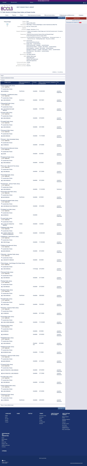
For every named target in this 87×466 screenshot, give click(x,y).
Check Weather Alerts (4, 440)
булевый (41, 423)
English (6, 415)
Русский (6, 418)
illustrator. (31, 54)
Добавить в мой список (76, 20)
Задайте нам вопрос (6, 445)
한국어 (6, 417)
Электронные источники (34, 15)
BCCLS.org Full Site (42, 458)
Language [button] (8, 413)
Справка (4, 451)
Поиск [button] (21, 15)
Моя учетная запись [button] (49, 15)
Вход (85, 2)
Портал (14, 15)
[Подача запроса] (1, 91)
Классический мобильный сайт (76, 463)
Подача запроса (77, 18)
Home (6, 15)
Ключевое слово (42, 415)
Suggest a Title (4, 443)
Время (3, 437)
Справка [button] (81, 15)
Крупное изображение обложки (7, 77)
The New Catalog (41, 0)
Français (6, 421)
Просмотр (41, 417)
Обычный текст (14, 2)
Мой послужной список (65, 417)
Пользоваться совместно (72, 22)
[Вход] (83, 2)
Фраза (40, 418)
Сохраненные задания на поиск (65, 427)
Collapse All (60, 72)
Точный (40, 420)
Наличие (3, 80)
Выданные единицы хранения (66, 420)
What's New (4, 442)
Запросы (64, 422)
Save (80, 22)
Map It (2, 75)
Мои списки (64, 425)
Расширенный (42, 421)
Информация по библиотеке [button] (67, 15)
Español (6, 420)
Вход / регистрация (66, 429)
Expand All (54, 72)
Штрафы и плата (65, 423)
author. (31, 23)
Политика (4, 446)
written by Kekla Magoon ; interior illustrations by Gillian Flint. (42, 24)
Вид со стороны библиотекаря (7, 405)
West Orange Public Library (25, 7)
